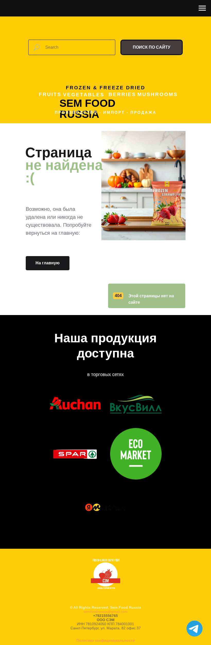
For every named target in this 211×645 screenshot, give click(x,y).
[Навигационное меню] (202, 8)
